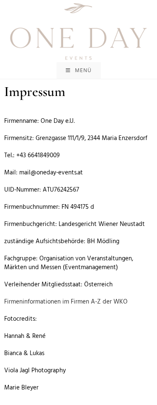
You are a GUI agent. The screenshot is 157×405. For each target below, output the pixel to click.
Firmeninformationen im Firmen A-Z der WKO (66, 302)
